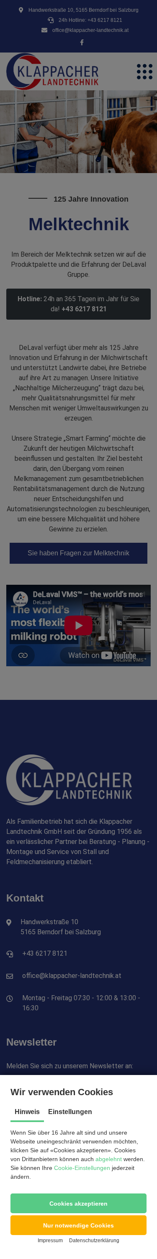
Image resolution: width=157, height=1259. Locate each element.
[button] (78, 1203)
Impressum (50, 1240)
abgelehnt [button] (108, 1159)
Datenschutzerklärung (94, 1240)
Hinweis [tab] (27, 1111)
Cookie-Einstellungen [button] (82, 1167)
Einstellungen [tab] (70, 1111)
